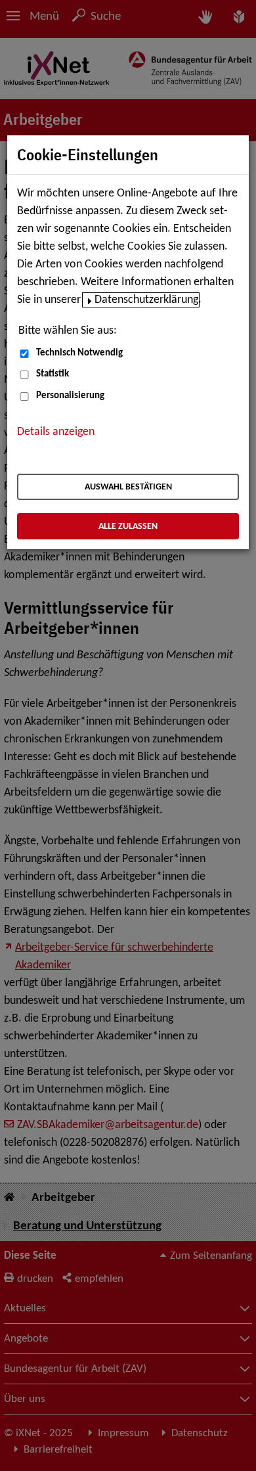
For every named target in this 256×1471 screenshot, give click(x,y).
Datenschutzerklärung (146, 300)
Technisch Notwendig (79, 353)
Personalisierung (70, 396)
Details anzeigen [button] (56, 432)
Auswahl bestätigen (128, 487)
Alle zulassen (128, 527)
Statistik (52, 374)
